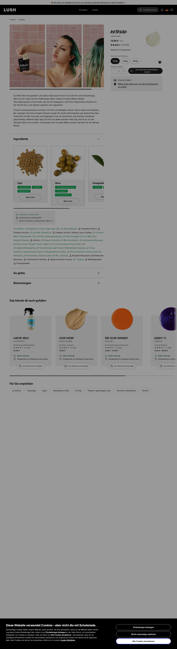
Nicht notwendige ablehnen (143, 634)
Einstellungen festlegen (143, 627)
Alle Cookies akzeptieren (143, 641)
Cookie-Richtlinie (67, 640)
